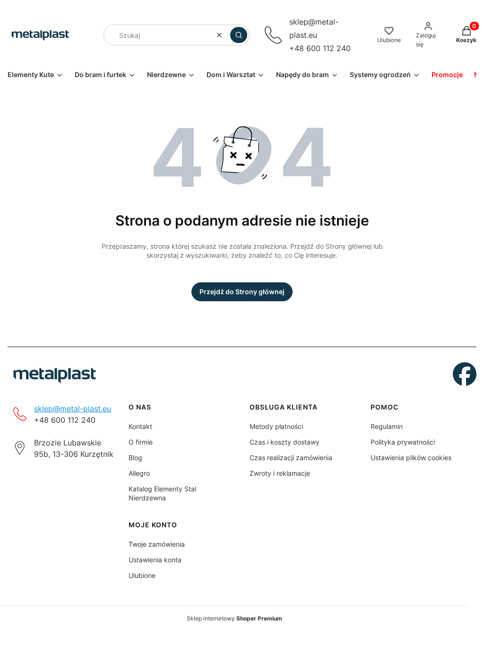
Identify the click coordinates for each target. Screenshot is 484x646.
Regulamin (387, 426)
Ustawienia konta (155, 560)
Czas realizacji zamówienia (291, 458)
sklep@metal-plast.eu (72, 408)
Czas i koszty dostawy (285, 442)
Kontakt (140, 426)
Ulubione (142, 575)
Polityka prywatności (403, 442)
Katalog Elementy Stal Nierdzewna (162, 493)
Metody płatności (276, 426)
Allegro (139, 473)
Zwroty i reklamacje (280, 473)
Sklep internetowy (234, 618)
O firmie (141, 442)
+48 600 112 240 (320, 48)
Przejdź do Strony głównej (242, 292)
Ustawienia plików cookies (411, 458)
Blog (135, 458)
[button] (238, 35)
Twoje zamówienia (157, 544)
